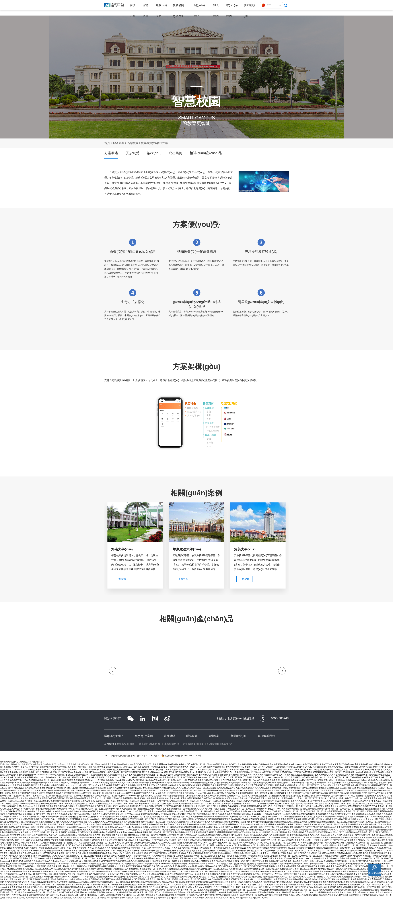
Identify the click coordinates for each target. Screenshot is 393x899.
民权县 (195, 898)
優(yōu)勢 (132, 153)
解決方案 (118, 143)
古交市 (182, 898)
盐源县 (258, 898)
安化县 (131, 898)
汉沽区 (50, 898)
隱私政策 (191, 735)
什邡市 (150, 898)
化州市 (62, 898)
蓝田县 (56, 898)
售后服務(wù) (235, 718)
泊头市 (84, 898)
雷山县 (143, 898)
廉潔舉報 (214, 735)
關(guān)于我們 (113, 735)
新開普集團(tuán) (126, 744)
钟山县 (90, 898)
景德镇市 (123, 898)
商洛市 (213, 898)
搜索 (207, 898)
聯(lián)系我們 (266, 735)
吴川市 (245, 898)
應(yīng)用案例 (144, 735)
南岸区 (137, 898)
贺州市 (3, 898)
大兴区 (264, 898)
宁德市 (116, 898)
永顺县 (169, 898)
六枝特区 (29, 898)
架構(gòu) (154, 153)
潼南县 (251, 898)
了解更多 (122, 579)
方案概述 (111, 153)
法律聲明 (169, 735)
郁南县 (69, 898)
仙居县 (219, 898)
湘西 (36, 898)
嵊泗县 (201, 898)
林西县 (232, 898)
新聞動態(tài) (239, 735)
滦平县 (22, 898)
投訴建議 (249, 718)
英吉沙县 (76, 898)
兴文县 (225, 898)
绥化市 (96, 898)
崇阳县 (103, 898)
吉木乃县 (42, 898)
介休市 (109, 898)
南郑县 (189, 898)
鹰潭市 (15, 898)
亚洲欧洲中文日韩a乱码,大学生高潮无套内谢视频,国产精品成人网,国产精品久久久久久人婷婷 (38, 764)
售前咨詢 (221, 718)
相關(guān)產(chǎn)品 (206, 153)
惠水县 (156, 898)
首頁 (107, 143)
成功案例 (175, 153)
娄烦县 (9, 898)
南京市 (176, 898)
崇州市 (163, 898)
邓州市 (238, 898)
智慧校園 (133, 143)
